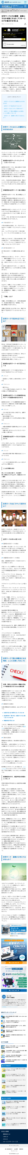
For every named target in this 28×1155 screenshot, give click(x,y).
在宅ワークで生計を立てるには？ (13, 106)
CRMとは (5, 1136)
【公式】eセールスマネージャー (11, 2)
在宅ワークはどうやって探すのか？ (13, 108)
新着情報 (21, 1149)
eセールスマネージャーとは (10, 1141)
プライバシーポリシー (8, 36)
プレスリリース (14, 1151)
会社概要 (16, 1149)
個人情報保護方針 (8, 1149)
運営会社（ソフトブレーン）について (10, 1006)
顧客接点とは (6, 1134)
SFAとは (5, 1139)
